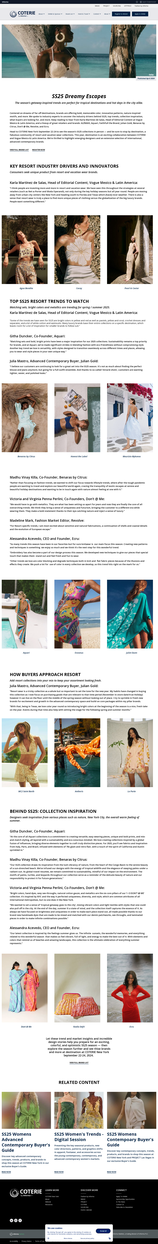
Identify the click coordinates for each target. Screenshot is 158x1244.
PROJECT (106, 6)
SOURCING (117, 6)
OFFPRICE (127, 6)
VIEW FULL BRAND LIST (19, 150)
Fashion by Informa (141, 6)
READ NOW (6, 1172)
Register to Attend (121, 14)
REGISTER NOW (38, 150)
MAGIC (97, 6)
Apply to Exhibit (140, 14)
